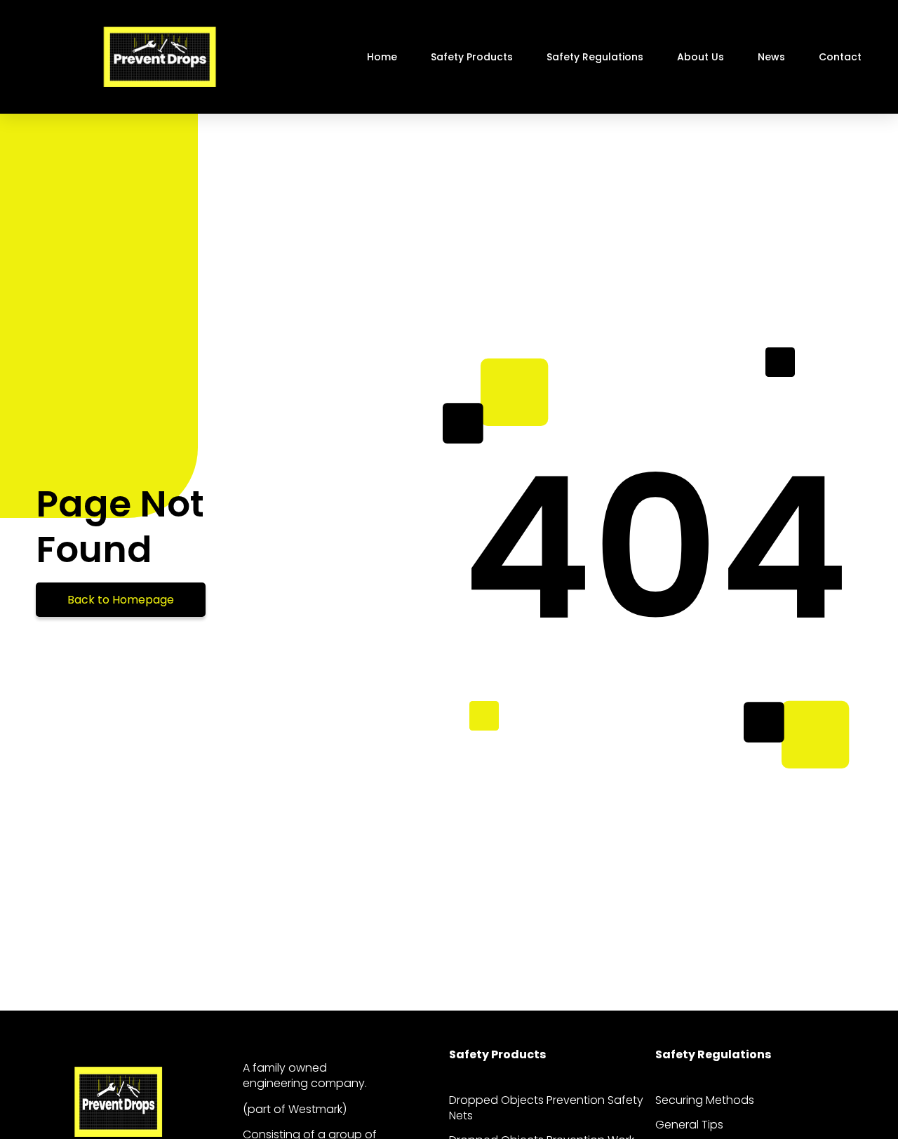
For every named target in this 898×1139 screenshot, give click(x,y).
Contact (840, 57)
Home (382, 57)
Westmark (315, 1109)
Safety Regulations (595, 57)
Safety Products (472, 57)
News (771, 57)
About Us (700, 57)
